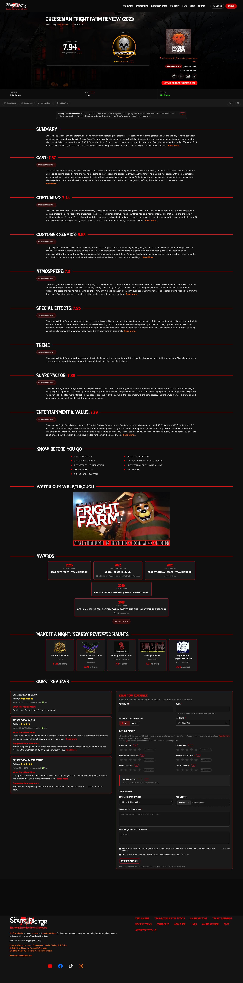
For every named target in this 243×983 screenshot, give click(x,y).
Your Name (124, 704)
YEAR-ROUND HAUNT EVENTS (169, 918)
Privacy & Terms (16, 945)
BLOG (185, 6)
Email (179, 704)
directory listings (49, 933)
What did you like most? (130, 809)
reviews (35, 933)
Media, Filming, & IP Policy (56, 945)
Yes (125, 723)
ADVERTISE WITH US (145, 930)
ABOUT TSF (180, 924)
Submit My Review (129, 861)
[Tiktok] (70, 966)
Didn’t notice (149, 750)
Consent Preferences (34, 945)
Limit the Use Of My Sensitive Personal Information (31, 951)
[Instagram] (81, 966)
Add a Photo (181, 797)
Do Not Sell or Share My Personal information (28, 948)
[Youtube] (50, 966)
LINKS (194, 924)
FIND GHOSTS (174, 6)
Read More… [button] (174, 145)
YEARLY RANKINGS (222, 918)
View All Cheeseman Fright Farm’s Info (179, 83)
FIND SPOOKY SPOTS (159, 6)
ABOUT (192, 6)
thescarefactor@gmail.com (21, 955)
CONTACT (201, 6)
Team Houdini (62, 25)
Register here (224, 736)
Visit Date (181, 718)
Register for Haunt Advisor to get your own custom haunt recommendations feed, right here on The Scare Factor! (176, 849)
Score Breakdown (46, 165)
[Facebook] (60, 966)
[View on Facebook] (181, 76)
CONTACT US (163, 924)
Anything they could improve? (133, 830)
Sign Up (231, 6)
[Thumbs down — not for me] (238, 103)
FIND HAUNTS (128, 6)
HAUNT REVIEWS (142, 6)
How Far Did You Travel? (130, 797)
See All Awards (121, 621)
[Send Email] (188, 76)
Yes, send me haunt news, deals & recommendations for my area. (155, 854)
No (136, 723)
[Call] (194, 76)
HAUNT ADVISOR (210, 924)
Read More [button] (71, 739)
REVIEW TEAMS (143, 924)
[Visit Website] (174, 76)
